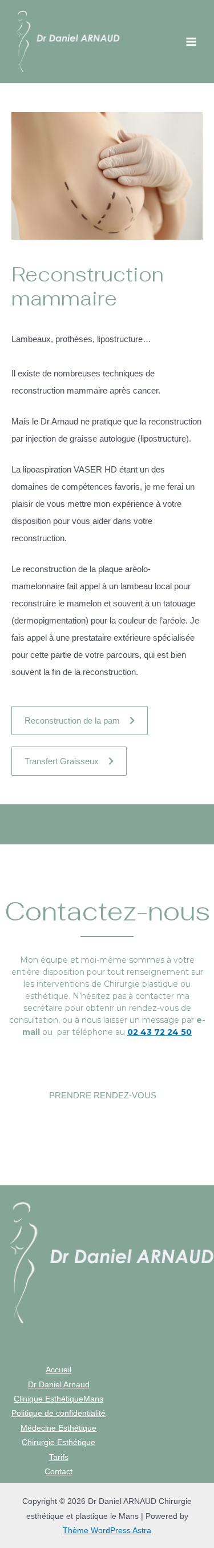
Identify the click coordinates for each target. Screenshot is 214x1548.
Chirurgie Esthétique (58, 1442)
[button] (79, 720)
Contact (58, 1471)
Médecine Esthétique (58, 1428)
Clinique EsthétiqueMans (58, 1399)
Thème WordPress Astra (107, 1530)
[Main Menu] (191, 41)
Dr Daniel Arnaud (59, 1384)
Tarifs (58, 1457)
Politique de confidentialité (58, 1413)
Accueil (58, 1370)
